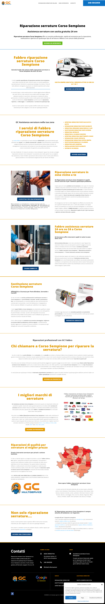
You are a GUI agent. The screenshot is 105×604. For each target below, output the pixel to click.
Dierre (40, 423)
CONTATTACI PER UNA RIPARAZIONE (31, 199)
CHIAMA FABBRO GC (30, 268)
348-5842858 (94, 2)
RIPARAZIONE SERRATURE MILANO (47, 3)
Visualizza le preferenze (95, 597)
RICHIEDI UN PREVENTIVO (52, 379)
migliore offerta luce (64, 521)
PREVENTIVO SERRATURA (74, 320)
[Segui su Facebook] (12, 593)
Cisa (44, 423)
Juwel (42, 424)
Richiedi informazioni (50, 567)
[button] (102, 584)
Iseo (37, 424)
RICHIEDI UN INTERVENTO (52, 43)
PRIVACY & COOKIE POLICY (83, 601)
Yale (40, 424)
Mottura (48, 423)
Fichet (51, 423)
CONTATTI (73, 3)
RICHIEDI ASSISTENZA (79, 154)
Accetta (71, 597)
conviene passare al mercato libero (65, 530)
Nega (82, 597)
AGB (55, 423)
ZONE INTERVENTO (64, 3)
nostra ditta (17, 140)
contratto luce (79, 519)
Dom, (31, 424)
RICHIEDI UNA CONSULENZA (21, 534)
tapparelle (22, 529)
